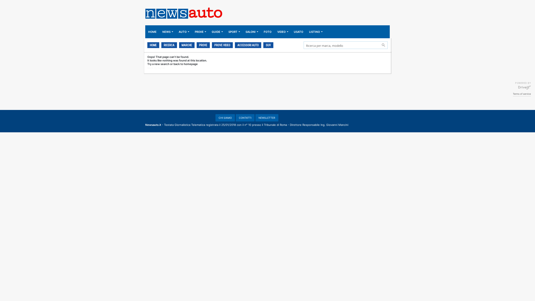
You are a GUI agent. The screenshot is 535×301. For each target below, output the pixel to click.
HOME (152, 31)
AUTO (183, 31)
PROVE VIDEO (222, 45)
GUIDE (216, 31)
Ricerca (169, 45)
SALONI (251, 31)
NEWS (166, 31)
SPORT (232, 31)
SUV (268, 45)
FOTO (267, 31)
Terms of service (522, 93)
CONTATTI (245, 117)
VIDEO (281, 31)
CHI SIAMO (225, 117)
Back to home (156, 68)
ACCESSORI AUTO (248, 45)
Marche (187, 45)
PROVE (199, 31)
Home (153, 45)
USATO (298, 31)
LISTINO (314, 31)
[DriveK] (524, 87)
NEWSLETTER (267, 117)
